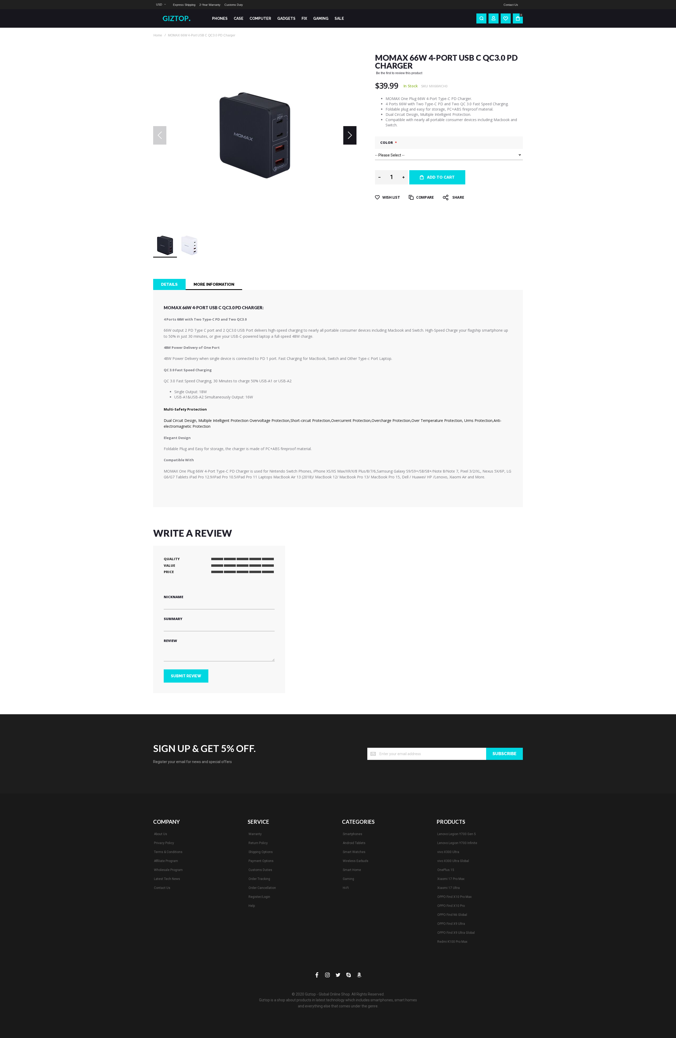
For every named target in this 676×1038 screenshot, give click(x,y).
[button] (160, 4)
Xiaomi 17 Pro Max (450, 879)
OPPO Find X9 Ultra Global (456, 933)
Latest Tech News (167, 879)
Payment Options (261, 861)
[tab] (169, 284)
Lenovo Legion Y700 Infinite (457, 843)
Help (251, 906)
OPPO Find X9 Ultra (451, 924)
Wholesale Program (168, 870)
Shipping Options (260, 852)
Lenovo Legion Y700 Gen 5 (456, 834)
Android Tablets (354, 843)
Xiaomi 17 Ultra (448, 888)
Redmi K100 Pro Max (452, 942)
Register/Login (259, 897)
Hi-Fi (346, 888)
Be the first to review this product (399, 73)
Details (169, 284)
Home (157, 35)
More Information (214, 284)
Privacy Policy (164, 843)
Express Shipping (184, 4)
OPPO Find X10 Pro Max (454, 897)
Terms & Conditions (168, 852)
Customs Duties (260, 870)
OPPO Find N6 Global (452, 915)
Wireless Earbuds (355, 861)
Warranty (255, 834)
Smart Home (352, 870)
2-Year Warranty (209, 4)
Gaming (348, 879)
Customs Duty (233, 4)
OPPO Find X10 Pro (451, 906)
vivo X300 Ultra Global (453, 861)
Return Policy (258, 843)
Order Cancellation (262, 888)
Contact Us (511, 4)
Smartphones (352, 834)
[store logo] (178, 18)
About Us (160, 834)
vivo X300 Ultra (448, 852)
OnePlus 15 (445, 870)
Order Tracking (259, 879)
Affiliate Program (166, 861)
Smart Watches (354, 852)
